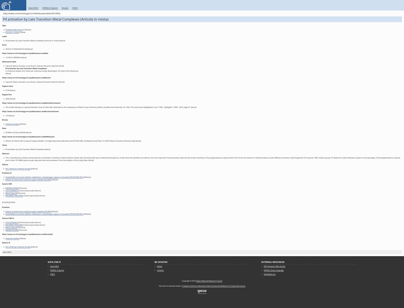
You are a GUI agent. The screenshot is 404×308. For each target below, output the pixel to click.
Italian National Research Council (209, 281)
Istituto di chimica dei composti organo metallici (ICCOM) (28, 180)
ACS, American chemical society (17, 169)
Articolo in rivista (12, 32)
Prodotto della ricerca (14, 30)
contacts (160, 270)
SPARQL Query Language (274, 270)
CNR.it (75, 8)
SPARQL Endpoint (50, 8)
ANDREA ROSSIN (12, 188)
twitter (159, 266)
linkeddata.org (269, 274)
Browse (65, 8)
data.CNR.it (33, 8)
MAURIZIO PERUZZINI (14, 196)
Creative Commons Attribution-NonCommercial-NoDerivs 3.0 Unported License (213, 286)
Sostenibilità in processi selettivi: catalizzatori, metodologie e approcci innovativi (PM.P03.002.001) (44, 177)
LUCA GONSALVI (11, 190)
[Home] (13, 5)
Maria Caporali (11, 193)
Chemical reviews (12, 124)
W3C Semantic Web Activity (274, 266)
